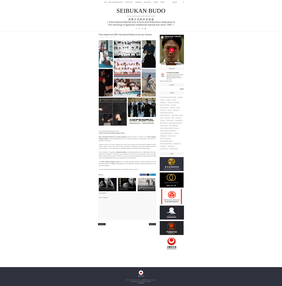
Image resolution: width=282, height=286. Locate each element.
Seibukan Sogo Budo (166, 143)
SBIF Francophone (165, 138)
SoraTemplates (141, 283)
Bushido (172, 107)
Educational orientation (166, 113)
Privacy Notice (134, 281)
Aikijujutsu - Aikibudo (173, 102)
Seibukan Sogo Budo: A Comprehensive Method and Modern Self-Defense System (126, 188)
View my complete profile (166, 81)
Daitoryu (169, 110)
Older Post (152, 224)
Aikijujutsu (163, 102)
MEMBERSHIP (138, 2)
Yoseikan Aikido (173, 149)
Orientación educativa (166, 133)
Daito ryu (163, 110)
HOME (105, 2)
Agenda (102, 37)
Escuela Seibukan (165, 115)
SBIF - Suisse (171, 136)
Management (179, 120)
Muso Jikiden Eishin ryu (175, 123)
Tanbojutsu (171, 146)
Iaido (161, 118)
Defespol (107, 37)
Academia (180, 97)
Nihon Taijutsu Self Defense (168, 131)
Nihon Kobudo (173, 125)
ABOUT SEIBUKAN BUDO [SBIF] (115, 2)
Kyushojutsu (170, 120)
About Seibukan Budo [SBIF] (168, 97)
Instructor (112, 37)
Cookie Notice (142, 281)
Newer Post (102, 224)
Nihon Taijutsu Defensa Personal (169, 128)
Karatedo (178, 118)
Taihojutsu (163, 146)
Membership (163, 123)
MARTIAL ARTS (129, 2)
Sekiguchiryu (177, 143)
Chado (178, 107)
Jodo (173, 118)
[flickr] (145, 29)
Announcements (164, 105)
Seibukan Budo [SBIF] (173, 72)
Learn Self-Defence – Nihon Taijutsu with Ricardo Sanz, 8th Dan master (107, 188)
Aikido (174, 100)
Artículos (173, 105)
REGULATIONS (147, 2)
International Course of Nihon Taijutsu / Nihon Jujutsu (146, 188)
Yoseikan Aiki (164, 149)
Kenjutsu (162, 120)
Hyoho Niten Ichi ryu (177, 115)
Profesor (176, 133)
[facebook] (136, 29)
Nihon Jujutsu (164, 125)
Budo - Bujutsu (164, 107)
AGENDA (156, 2)
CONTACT (162, 2)
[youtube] (142, 29)
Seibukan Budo (141, 10)
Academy (162, 100)
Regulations (163, 136)
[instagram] (139, 29)
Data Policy (148, 281)
